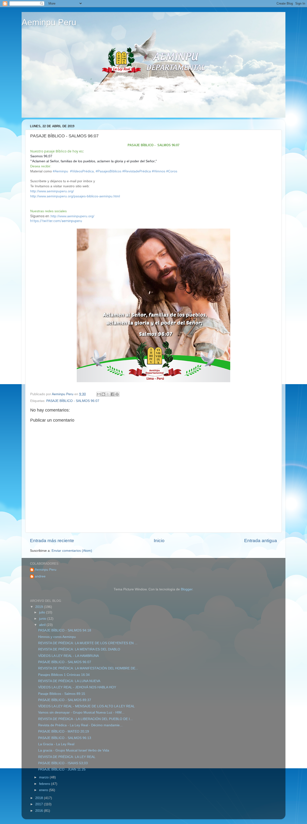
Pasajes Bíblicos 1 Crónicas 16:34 (64, 675)
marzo (44, 777)
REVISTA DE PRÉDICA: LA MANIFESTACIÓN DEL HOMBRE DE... (88, 668)
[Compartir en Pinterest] (117, 394)
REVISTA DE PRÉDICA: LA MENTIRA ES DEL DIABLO (79, 649)
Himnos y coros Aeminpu (57, 637)
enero (44, 790)
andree (40, 576)
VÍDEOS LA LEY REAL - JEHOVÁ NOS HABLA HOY (77, 687)
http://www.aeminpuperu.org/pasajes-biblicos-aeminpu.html (75, 196)
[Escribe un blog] (103, 394)
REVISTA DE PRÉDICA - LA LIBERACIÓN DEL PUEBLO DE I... (85, 719)
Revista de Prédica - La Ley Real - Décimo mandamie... (80, 725)
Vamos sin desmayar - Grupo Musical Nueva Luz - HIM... (81, 712)
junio (43, 618)
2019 (39, 607)
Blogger (186, 589)
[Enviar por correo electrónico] (98, 394)
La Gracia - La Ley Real (56, 744)
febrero (45, 784)
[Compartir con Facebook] (112, 394)
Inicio (159, 540)
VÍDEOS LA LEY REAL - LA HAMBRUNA (68, 656)
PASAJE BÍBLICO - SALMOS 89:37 (64, 700)
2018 (39, 798)
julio (42, 612)
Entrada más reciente (52, 540)
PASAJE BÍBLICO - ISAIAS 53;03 (63, 763)
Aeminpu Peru (49, 22)
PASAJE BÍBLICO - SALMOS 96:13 (64, 738)
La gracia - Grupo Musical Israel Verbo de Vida (73, 750)
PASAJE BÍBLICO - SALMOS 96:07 (72, 401)
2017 (39, 804)
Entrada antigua (260, 540)
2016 (39, 810)
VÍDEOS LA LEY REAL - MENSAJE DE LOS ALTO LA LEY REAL (86, 706)
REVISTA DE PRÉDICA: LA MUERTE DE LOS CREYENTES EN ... (87, 643)
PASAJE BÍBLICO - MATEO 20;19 (63, 731)
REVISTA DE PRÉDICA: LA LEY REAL (66, 757)
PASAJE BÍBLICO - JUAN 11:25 (62, 769)
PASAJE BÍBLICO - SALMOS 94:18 (64, 630)
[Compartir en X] (108, 394)
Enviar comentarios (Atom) (72, 550)
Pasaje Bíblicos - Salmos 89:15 (61, 694)
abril (43, 625)
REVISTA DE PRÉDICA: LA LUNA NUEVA (69, 681)
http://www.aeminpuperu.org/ (52, 191)
